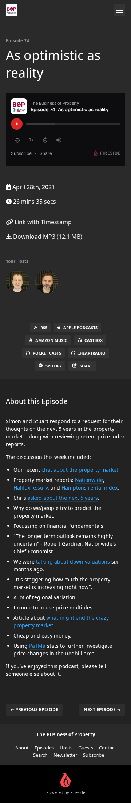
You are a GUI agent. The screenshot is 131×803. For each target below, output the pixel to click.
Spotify (53, 366)
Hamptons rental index (89, 487)
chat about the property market (79, 469)
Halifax (21, 487)
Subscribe (93, 755)
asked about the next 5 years (63, 497)
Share (86, 366)
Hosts (66, 747)
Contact (107, 747)
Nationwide (89, 479)
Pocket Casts (47, 353)
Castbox (93, 340)
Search (40, 755)
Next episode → (102, 709)
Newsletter (65, 755)
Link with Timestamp (42, 222)
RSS (43, 327)
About (22, 747)
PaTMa (37, 645)
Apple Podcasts (80, 327)
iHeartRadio (92, 353)
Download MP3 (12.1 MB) (47, 237)
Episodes (44, 747)
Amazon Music (51, 340)
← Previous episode (34, 709)
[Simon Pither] (17, 283)
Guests (85, 747)
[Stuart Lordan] (46, 283)
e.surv (40, 487)
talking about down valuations (73, 561)
